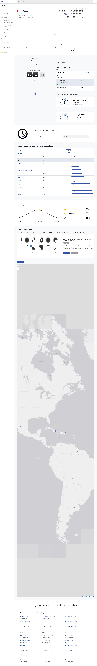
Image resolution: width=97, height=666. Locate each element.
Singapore (20, 187)
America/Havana (85, 72)
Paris (26, 170)
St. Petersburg (69, 645)
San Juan (22, 645)
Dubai (19, 177)
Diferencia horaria (7, 20)
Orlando (44, 650)
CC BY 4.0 (65, 243)
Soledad (44, 655)
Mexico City (20, 153)
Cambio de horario (7, 23)
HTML (36, 81)
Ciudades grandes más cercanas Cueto (35, 613)
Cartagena (45, 660)
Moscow (19, 173)
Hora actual (6, 18)
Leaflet (84, 596)
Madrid (28, 170)
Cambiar (5, 9)
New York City (20, 156)
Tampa (21, 650)
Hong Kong (20, 184)
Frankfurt (22, 170)
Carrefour (45, 626)
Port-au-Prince (69, 626)
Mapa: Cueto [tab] (20, 262)
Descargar (67, 253)
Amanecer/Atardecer (8, 30)
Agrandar (75, 253)
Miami (67, 640)
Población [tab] (39, 262)
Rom (31, 170)
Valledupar (68, 660)
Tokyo (19, 190)
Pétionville (45, 631)
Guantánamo (68, 616)
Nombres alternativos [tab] (30, 262)
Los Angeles (20, 150)
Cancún (44, 645)
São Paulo (20, 163)
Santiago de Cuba (46, 616)
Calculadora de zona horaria (8, 26)
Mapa (5, 32)
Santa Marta (68, 650)
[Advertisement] (50, 33)
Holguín (21, 616)
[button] (7, 38)
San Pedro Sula (23, 660)
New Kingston (69, 621)
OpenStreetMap (88, 596)
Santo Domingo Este (24, 640)
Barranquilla (22, 655)
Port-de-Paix (45, 621)
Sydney (19, 194)
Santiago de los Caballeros (25, 635)
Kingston (22, 626)
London (19, 167)
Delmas (21, 631)
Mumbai (19, 180)
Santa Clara (68, 631)
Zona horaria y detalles (8, 22)
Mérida (67, 655)
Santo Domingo (69, 635)
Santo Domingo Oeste (47, 635)
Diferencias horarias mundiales (8, 29)
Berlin (19, 170)
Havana (44, 640)
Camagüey (22, 621)
